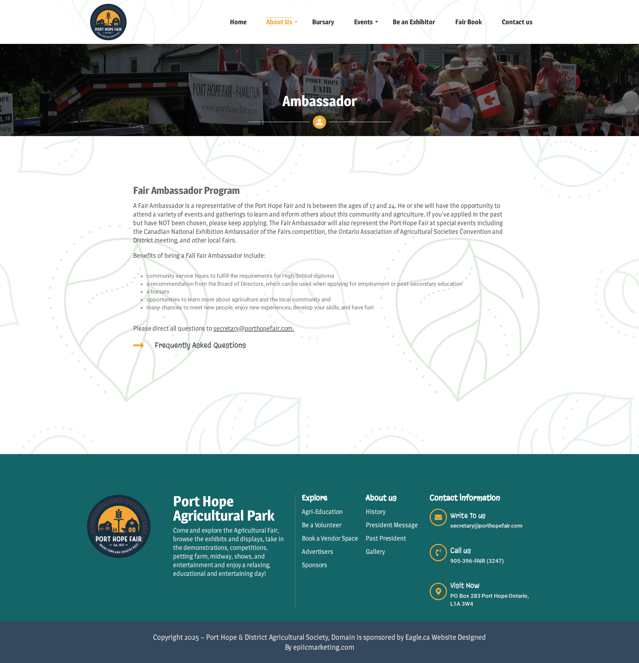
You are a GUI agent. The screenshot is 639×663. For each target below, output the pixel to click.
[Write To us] (438, 517)
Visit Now (464, 585)
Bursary (323, 22)
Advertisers (317, 552)
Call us (460, 550)
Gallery (375, 552)
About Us (279, 22)
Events (363, 22)
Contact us (517, 22)
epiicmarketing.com (323, 647)
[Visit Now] (438, 591)
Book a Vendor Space (330, 538)
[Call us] (438, 552)
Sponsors (314, 565)
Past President (386, 538)
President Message (392, 525)
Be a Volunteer (321, 525)
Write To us (468, 515)
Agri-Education (322, 512)
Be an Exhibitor (414, 22)
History (375, 512)
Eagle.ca (417, 637)
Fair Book (468, 22)
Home (238, 22)
